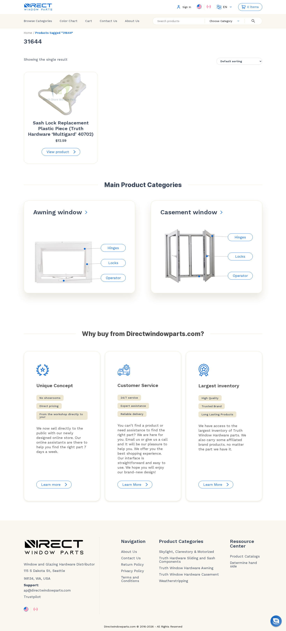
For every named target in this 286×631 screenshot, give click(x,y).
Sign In (186, 7)
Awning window (57, 212)
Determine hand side (243, 564)
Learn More (131, 484)
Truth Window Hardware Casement (189, 574)
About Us (132, 21)
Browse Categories (38, 21)
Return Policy (132, 564)
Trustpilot (32, 597)
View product (57, 152)
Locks (113, 263)
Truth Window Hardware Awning (186, 568)
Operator (113, 278)
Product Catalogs (245, 556)
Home (28, 33)
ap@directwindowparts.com (47, 590)
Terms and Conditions (130, 579)
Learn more (51, 484)
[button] (276, 621)
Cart (88, 21)
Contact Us (108, 21)
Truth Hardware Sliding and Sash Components (187, 559)
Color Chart (68, 21)
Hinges (113, 248)
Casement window (188, 212)
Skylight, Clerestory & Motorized (186, 551)
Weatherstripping (173, 581)
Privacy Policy (132, 571)
